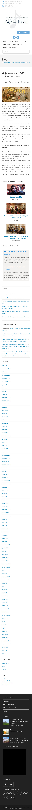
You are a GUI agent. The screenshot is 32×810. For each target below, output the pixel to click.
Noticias (24, 41)
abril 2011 (4, 631)
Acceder (4, 679)
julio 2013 (4, 573)
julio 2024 (4, 388)
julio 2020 (4, 468)
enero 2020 (4, 477)
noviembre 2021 (6, 429)
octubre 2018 (5, 513)
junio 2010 (4, 650)
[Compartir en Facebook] (9, 793)
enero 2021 (4, 452)
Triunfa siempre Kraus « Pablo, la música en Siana (14, 334)
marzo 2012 (5, 596)
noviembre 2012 (6, 580)
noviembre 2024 (6, 378)
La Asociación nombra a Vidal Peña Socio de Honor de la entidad (16, 237)
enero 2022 (4, 426)
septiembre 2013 (6, 567)
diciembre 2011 (6, 605)
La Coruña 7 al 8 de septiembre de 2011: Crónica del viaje (19, 721)
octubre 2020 (5, 461)
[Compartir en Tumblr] (9, 797)
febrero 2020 (5, 474)
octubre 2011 (5, 612)
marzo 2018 (5, 529)
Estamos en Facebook (11, 746)
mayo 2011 (4, 628)
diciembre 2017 (6, 538)
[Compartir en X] (4, 793)
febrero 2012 (5, 599)
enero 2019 (4, 506)
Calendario (13, 47)
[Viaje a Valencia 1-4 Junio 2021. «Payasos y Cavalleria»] (6, 740)
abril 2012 (4, 593)
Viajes (5, 47)
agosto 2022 (5, 416)
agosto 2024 (5, 385)
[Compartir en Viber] (22, 793)
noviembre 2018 (6, 509)
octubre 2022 (5, 413)
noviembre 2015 (6, 564)
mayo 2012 (4, 589)
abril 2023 (4, 407)
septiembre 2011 (6, 615)
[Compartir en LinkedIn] (17, 793)
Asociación (6, 44)
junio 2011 (4, 625)
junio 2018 (4, 522)
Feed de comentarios (7, 683)
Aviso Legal (6, 701)
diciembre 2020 (6, 455)
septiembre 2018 (6, 516)
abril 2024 (4, 394)
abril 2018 (4, 525)
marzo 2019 (5, 500)
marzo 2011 (5, 634)
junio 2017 (4, 551)
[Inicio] (2, 62)
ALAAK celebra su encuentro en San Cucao (13, 298)
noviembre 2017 (6, 541)
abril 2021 (4, 445)
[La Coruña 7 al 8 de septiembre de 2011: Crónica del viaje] (6, 722)
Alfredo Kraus (14, 41)
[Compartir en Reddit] (4, 797)
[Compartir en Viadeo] (13, 797)
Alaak (5, 82)
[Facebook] (14, 37)
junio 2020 (4, 471)
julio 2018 (4, 519)
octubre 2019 (5, 487)
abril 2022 (4, 420)
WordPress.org (5, 685)
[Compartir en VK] (26, 793)
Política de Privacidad (9, 708)
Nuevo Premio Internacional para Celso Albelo (14, 341)
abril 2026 (4, 365)
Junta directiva (18, 44)
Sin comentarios (20, 725)
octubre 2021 (5, 432)
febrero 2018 (5, 532)
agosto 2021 (5, 439)
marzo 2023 (5, 410)
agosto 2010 (5, 647)
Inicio (5, 41)
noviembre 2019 (6, 484)
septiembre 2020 (6, 464)
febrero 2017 (5, 557)
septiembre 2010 (6, 644)
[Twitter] (17, 37)
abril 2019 (4, 497)
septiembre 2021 (6, 436)
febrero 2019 (5, 503)
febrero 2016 (5, 561)
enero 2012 (4, 602)
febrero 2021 (5, 448)
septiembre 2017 (6, 545)
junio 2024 (4, 391)
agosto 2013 (5, 570)
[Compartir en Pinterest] (13, 793)
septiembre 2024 (6, 381)
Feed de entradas (6, 681)
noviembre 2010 (6, 641)
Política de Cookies (8, 704)
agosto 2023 (5, 404)
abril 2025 (4, 372)
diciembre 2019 (6, 480)
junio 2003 (4, 653)
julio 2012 (4, 583)
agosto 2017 (5, 548)
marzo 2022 (5, 423)
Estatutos (5, 711)
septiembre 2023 (6, 400)
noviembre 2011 (6, 609)
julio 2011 (4, 621)
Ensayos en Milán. (16, 197)
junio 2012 (4, 586)
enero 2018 (4, 535)
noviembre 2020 (6, 458)
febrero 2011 (5, 637)
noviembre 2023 (6, 397)
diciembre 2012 (6, 577)
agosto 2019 (5, 490)
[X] (5, 784)
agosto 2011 (5, 618)
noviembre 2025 (6, 369)
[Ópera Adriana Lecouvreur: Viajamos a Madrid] (6, 732)
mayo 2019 (4, 493)
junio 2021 (4, 442)
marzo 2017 (5, 554)
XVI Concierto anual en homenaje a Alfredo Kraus (16, 217)
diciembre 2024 (6, 375)
